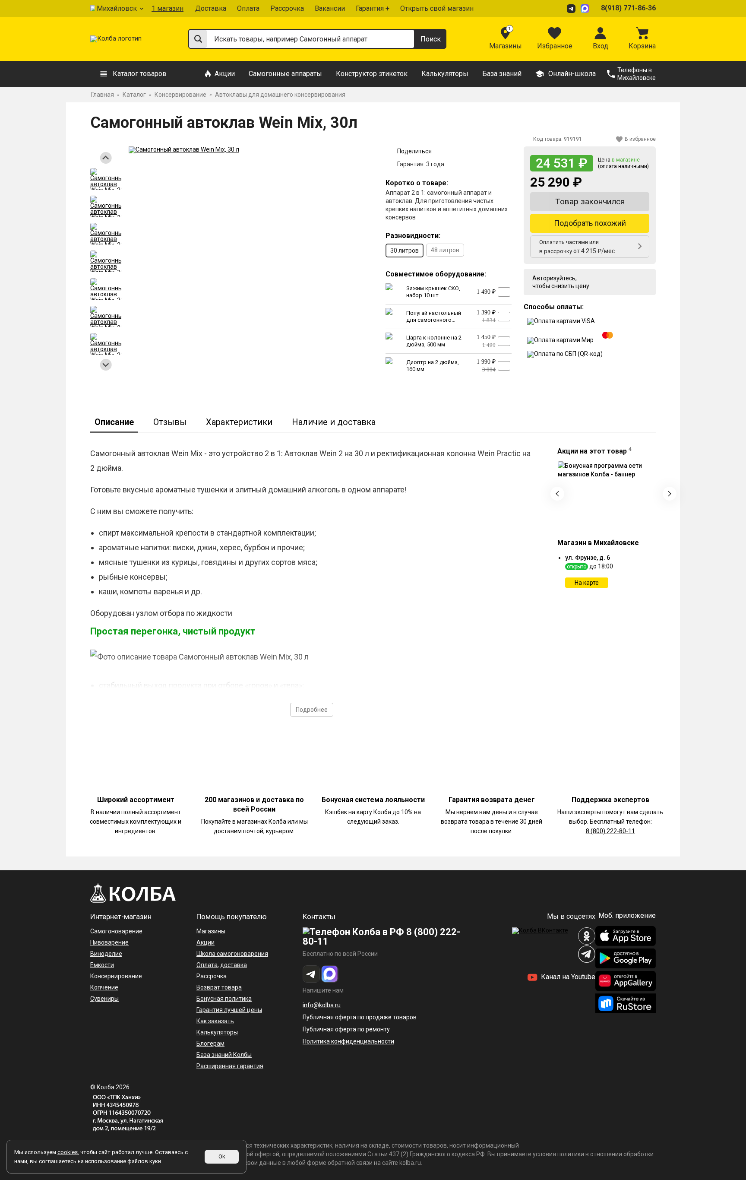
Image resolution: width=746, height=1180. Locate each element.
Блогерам (210, 1043)
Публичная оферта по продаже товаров (360, 1017)
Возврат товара (219, 987)
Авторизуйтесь (553, 278)
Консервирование (116, 976)
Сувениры (104, 998)
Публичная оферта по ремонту (346, 1029)
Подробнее (312, 709)
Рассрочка (287, 8)
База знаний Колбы (224, 1054)
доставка (233, 964)
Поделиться (414, 151)
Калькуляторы (444, 74)
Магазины (210, 931)
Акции (225, 74)
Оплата (248, 8)
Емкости (102, 964)
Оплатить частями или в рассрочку (577, 246)
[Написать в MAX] (586, 8)
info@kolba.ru (322, 1005)
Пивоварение (109, 942)
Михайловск (117, 8)
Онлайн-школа (572, 74)
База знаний (502, 74)
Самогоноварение (116, 931)
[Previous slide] (106, 158)
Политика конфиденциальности (348, 1041)
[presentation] (557, 494)
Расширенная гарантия (229, 1066)
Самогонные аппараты (285, 74)
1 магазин (167, 8)
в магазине (626, 160)
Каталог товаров (140, 74)
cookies (67, 1152)
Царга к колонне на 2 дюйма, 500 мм (434, 341)
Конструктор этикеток (372, 74)
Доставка (210, 8)
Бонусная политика (224, 998)
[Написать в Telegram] (572, 8)
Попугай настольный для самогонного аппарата (433, 320)
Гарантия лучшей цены (229, 1009)
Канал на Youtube (567, 977)
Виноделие (106, 953)
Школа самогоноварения (232, 953)
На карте (587, 582)
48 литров (445, 250)
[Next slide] (106, 365)
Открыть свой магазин (437, 8)
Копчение (104, 987)
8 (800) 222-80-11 (610, 831)
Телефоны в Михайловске (636, 74)
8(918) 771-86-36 (628, 8)
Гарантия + (372, 8)
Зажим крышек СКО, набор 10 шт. (433, 291)
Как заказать (215, 1021)
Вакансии (330, 8)
